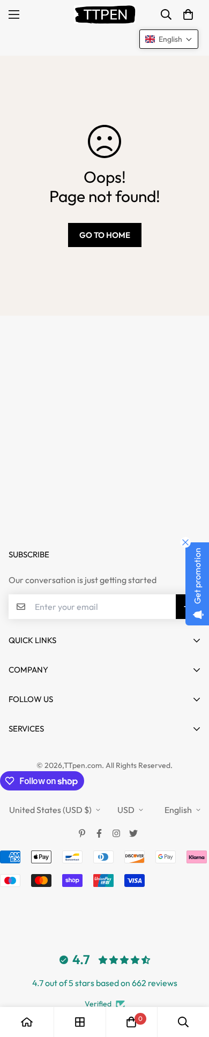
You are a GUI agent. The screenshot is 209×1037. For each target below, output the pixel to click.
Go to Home (104, 235)
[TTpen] (105, 14)
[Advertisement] (104, 420)
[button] (188, 14)
